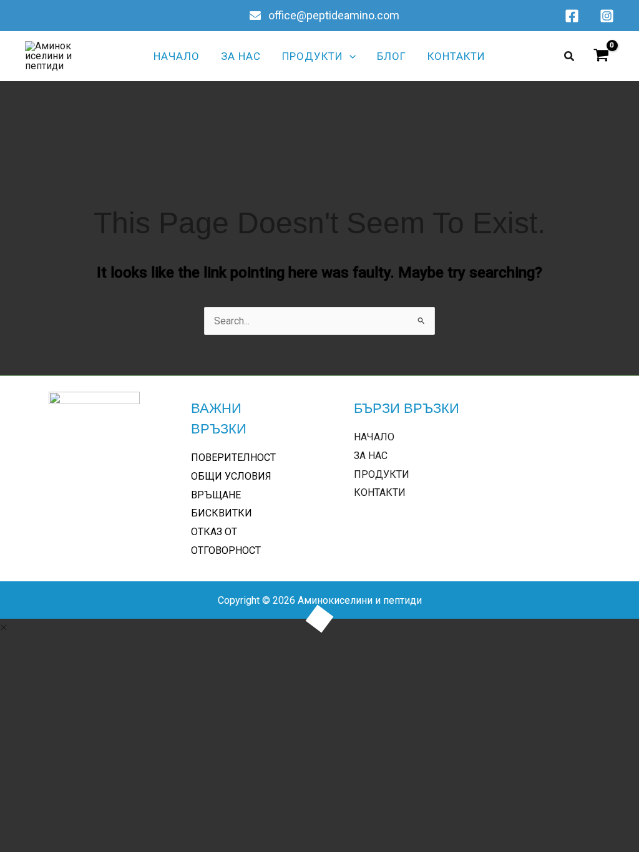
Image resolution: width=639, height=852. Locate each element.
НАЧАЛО (374, 437)
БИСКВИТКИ (221, 513)
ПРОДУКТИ (381, 474)
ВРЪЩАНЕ (216, 495)
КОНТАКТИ (380, 492)
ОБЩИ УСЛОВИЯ (231, 476)
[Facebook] (572, 16)
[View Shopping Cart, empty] (601, 56)
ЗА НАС (371, 456)
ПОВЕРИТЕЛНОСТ (233, 457)
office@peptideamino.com (332, 15)
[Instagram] (607, 16)
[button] (349, 56)
